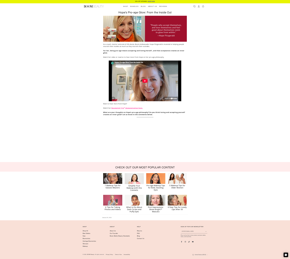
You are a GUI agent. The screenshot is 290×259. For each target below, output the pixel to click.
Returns (139, 231)
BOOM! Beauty (90, 254)
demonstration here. (134, 108)
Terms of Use (118, 254)
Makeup (85, 246)
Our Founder (114, 233)
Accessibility (127, 254)
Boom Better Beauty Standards (120, 236)
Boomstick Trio (117, 108)
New (84, 236)
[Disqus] (145, 140)
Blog (138, 236)
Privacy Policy (109, 254)
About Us (113, 231)
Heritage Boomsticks (89, 241)
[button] (194, 6)
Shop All (85, 231)
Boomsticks (86, 238)
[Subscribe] (206, 231)
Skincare (85, 244)
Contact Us (140, 238)
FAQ (138, 233)
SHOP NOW (151, 1)
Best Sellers (86, 233)
